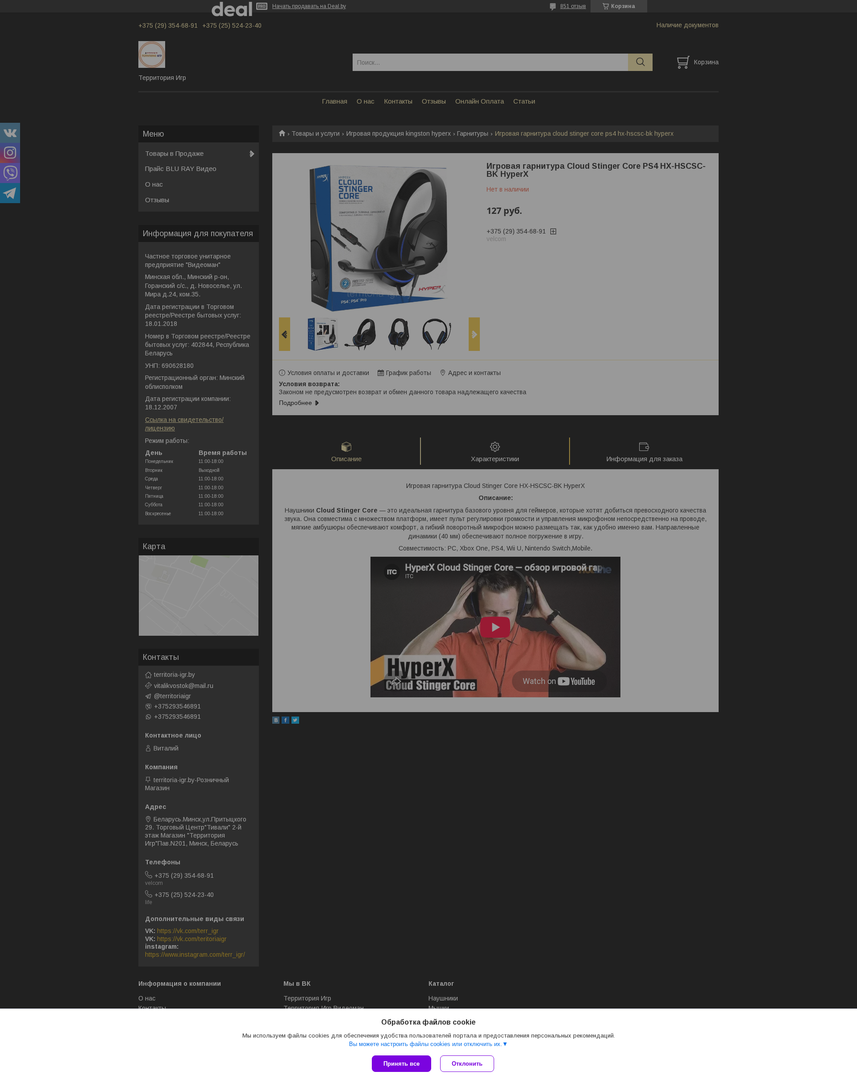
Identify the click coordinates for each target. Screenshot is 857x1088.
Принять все (401, 1063)
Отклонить (467, 1063)
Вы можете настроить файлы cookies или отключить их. (425, 1044)
